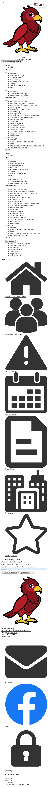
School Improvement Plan (19, 82)
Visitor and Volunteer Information (21, 118)
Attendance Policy (16, 78)
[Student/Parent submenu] (6, 100)
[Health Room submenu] (16, 138)
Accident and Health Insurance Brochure (24, 116)
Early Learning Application (19, 96)
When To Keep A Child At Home (21, 142)
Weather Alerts (15, 248)
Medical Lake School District (20, 244)
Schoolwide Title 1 (16, 92)
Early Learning (15, 136)
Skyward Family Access (18, 246)
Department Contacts (17, 128)
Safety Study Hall (16, 134)
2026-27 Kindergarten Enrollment (22, 104)
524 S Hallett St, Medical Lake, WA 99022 (16, 631)
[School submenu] (6, 72)
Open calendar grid (26, 573)
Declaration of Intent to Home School (23, 132)
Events (3, 569)
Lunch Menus (15, 252)
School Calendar (16, 250)
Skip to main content (8, 2)
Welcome (13, 74)
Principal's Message (17, 76)
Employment (14, 254)
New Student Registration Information (23, 106)
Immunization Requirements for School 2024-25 (27, 146)
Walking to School (16, 114)
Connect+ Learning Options (20, 94)
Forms (12, 144)
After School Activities (18, 130)
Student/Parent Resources (19, 148)
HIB (11, 68)
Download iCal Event (29, 567)
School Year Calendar (17, 126)
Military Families (16, 256)
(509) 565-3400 (11, 633)
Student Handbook (16, 120)
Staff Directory (15, 80)
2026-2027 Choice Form (18, 102)
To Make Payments (16, 124)
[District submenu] (12, 66)
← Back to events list (9, 573)
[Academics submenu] (6, 90)
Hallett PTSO (14, 122)
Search (7, 150)
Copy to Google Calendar (10, 567)
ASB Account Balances (18, 86)
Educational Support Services (20, 110)
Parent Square (15, 108)
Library (12, 84)
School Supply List (16, 112)
